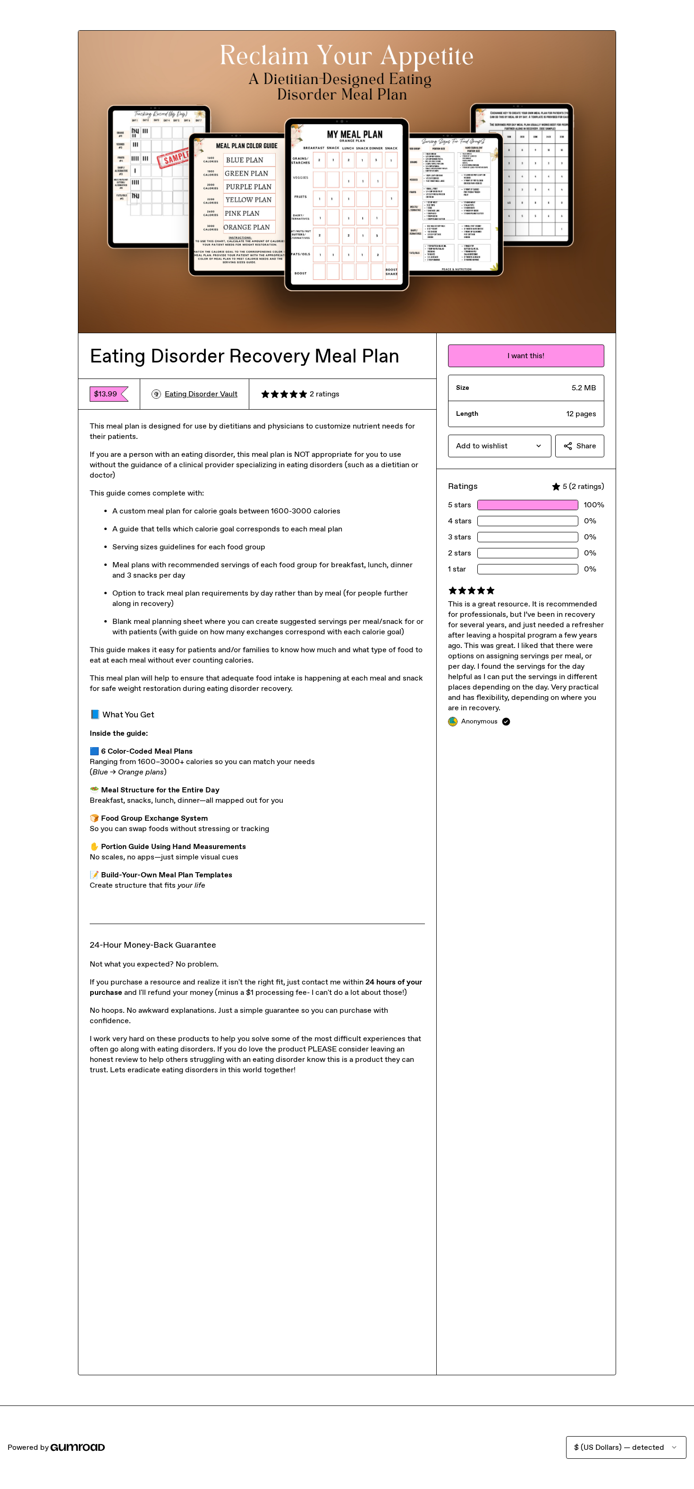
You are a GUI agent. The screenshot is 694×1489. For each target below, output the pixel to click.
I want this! (526, 355)
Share (586, 445)
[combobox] (499, 446)
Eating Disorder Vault (201, 393)
